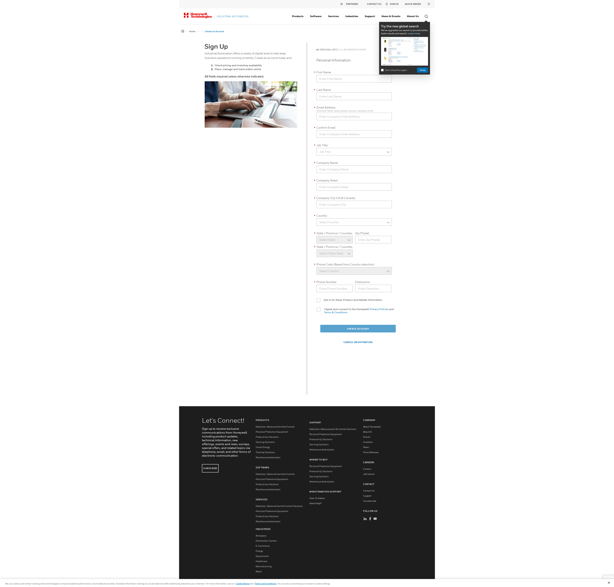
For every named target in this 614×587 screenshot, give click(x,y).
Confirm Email (325, 127)
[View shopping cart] (428, 3)
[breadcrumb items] (183, 31)
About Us (413, 16)
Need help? (315, 503)
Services (333, 16)
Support (370, 16)
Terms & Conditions (335, 312)
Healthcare (261, 561)
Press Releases (371, 452)
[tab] (327, 49)
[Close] (608, 582)
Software (316, 16)
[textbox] (352, 151)
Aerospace (261, 535)
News (366, 447)
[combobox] (352, 151)
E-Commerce (263, 545)
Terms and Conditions (265, 583)
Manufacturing (264, 566)
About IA (367, 431)
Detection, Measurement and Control (275, 426)
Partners (352, 4)
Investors (368, 442)
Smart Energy (263, 447)
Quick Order (413, 4)
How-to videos (317, 498)
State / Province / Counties (334, 233)
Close (422, 70)
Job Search (369, 474)
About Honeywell (372, 426)
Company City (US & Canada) (335, 198)
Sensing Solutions (265, 442)
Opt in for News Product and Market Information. (353, 299)
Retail (259, 571)
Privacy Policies (379, 309)
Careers (367, 468)
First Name (323, 72)
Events (366, 436)
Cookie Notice (243, 583)
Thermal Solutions (265, 452)
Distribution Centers (266, 540)
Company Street (327, 180)
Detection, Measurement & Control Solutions (279, 506)
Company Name (327, 162)
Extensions (362, 282)
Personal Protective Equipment (272, 431)
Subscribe (210, 468)
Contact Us (369, 490)
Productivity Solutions (267, 436)
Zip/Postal (362, 233)
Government (262, 556)
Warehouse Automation (268, 457)
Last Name (323, 90)
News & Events (391, 16)
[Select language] (341, 4)
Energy (259, 551)
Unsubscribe (369, 500)
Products (297, 16)
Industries (351, 16)
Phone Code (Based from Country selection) (345, 264)
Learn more (414, 33)
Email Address (325, 107)
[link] (327, 50)
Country (321, 215)
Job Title (322, 145)
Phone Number (326, 282)
